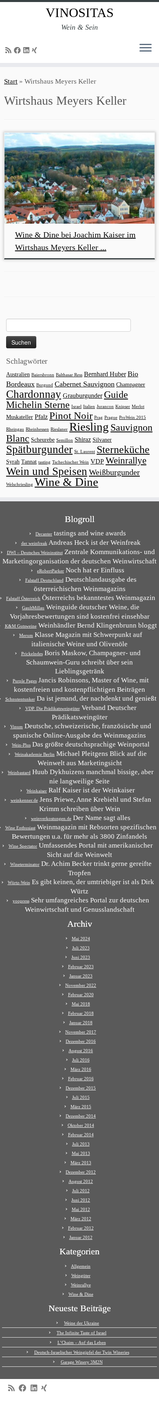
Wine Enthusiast (20, 827)
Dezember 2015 (81, 1088)
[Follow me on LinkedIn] (27, 50)
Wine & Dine (66, 481)
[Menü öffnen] (145, 48)
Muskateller (19, 417)
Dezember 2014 (81, 1116)
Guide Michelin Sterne (67, 399)
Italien (89, 406)
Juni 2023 (80, 957)
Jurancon (105, 406)
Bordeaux (20, 384)
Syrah (13, 462)
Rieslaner (59, 429)
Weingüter (81, 1275)
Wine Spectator (23, 846)
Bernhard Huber (105, 374)
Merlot (138, 406)
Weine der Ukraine (81, 1323)
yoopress (21, 900)
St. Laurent (84, 451)
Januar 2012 (81, 1237)
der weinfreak (34, 543)
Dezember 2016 (81, 1041)
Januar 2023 (81, 975)
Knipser (122, 406)
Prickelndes (32, 653)
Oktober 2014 (81, 1125)
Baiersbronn (42, 375)
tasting (44, 462)
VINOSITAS (80, 12)
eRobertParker (50, 570)
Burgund (44, 385)
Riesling (89, 426)
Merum (26, 635)
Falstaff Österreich (23, 598)
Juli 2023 (81, 947)
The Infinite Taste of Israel (81, 1332)
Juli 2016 (81, 1059)
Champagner (130, 385)
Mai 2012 (81, 1209)
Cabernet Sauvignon (85, 384)
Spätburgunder (39, 449)
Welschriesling (19, 484)
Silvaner (102, 440)
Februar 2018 (81, 1013)
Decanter (43, 533)
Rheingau (15, 429)
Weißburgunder (114, 472)
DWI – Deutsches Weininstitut (35, 552)
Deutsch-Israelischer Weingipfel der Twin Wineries (81, 1352)
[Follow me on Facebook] (18, 50)
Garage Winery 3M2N (82, 1362)
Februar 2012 (81, 1228)
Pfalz (41, 417)
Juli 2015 (81, 1097)
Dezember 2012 (81, 1172)
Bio (133, 374)
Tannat (29, 462)
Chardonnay (33, 394)
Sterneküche (123, 449)
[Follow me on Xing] (36, 50)
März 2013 (81, 1162)
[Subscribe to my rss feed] (9, 50)
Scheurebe (43, 440)
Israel (76, 406)
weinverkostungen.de (51, 818)
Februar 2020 (81, 994)
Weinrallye (126, 460)
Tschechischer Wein (70, 462)
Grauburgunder (82, 395)
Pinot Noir (71, 415)
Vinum (16, 726)
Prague (110, 417)
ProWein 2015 (132, 417)
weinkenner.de (24, 800)
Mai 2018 (81, 1003)
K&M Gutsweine (21, 626)
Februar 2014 (81, 1134)
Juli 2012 (81, 1190)
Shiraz (83, 439)
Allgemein (81, 1266)
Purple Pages (25, 680)
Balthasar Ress (69, 375)
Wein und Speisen (46, 471)
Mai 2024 (81, 938)
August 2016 (80, 1050)
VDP (97, 461)
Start (11, 81)
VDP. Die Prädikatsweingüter (52, 708)
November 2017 (80, 1031)
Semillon (64, 440)
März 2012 (81, 1218)
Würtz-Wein (19, 882)
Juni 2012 (80, 1200)
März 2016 (81, 1069)
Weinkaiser (36, 790)
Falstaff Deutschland (44, 580)
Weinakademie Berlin (35, 754)
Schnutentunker (20, 699)
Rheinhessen (37, 429)
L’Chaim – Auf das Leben (81, 1342)
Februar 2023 (81, 966)
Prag (98, 417)
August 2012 (80, 1181)
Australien (18, 374)
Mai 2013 (81, 1153)
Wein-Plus (21, 744)
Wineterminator (25, 864)
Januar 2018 (81, 1022)
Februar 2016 (81, 1078)
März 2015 (81, 1106)
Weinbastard (19, 772)
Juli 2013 (81, 1144)
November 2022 (80, 985)
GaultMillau (33, 607)
